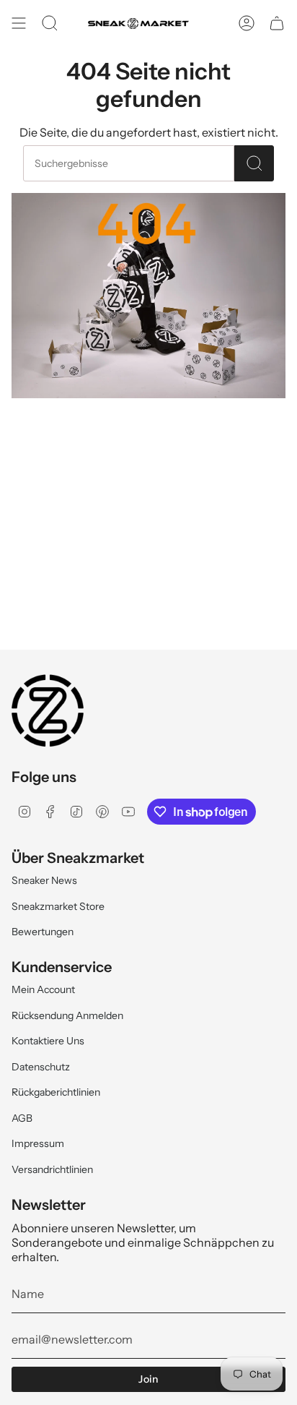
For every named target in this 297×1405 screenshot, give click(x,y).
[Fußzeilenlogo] (48, 710)
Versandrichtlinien (52, 1169)
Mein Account (43, 989)
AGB (22, 1118)
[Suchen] (254, 163)
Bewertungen (43, 931)
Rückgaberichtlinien (56, 1092)
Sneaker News (44, 880)
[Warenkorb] (277, 23)
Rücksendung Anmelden (67, 1015)
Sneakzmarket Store (58, 906)
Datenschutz (41, 1066)
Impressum (38, 1143)
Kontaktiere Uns (48, 1040)
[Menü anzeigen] (18, 23)
